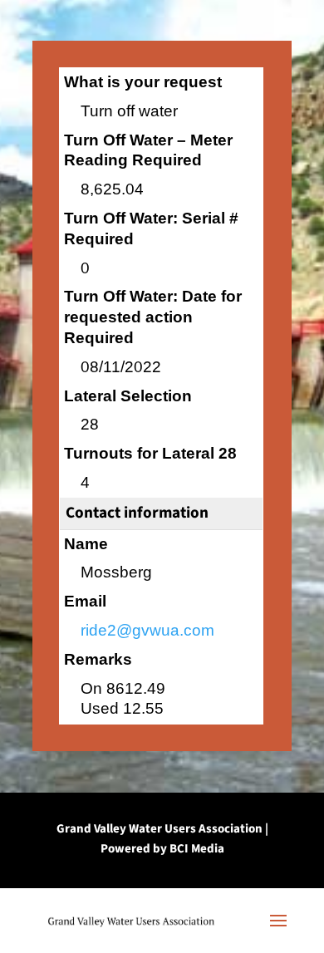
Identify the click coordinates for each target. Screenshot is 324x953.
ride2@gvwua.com (147, 630)
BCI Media (196, 848)
